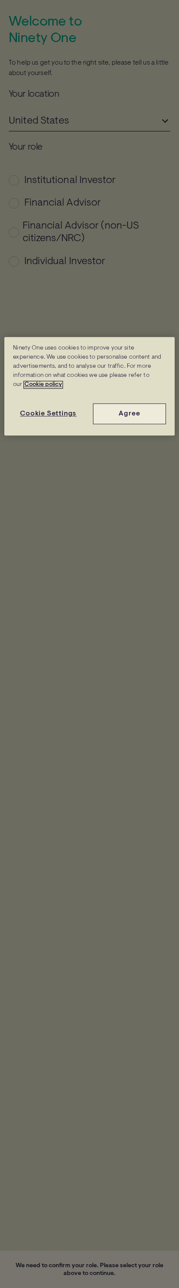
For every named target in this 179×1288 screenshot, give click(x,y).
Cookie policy (43, 385)
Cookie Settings (48, 413)
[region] (89, 386)
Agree (129, 413)
